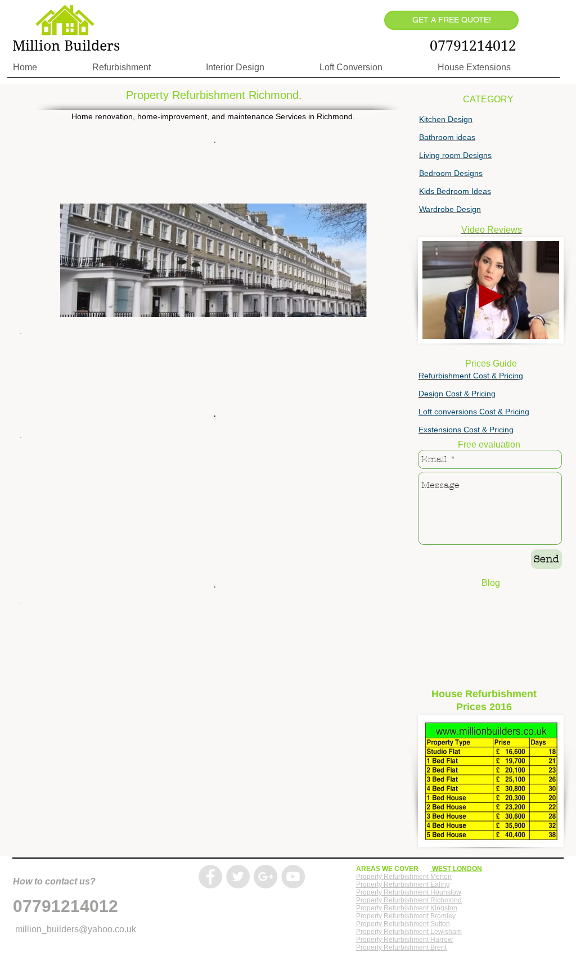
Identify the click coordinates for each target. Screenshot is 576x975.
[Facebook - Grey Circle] (210, 876)
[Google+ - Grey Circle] (265, 876)
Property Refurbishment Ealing (403, 884)
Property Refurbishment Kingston (406, 908)
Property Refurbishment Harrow (404, 940)
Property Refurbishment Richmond (409, 900)
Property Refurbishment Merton (404, 877)
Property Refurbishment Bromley (406, 916)
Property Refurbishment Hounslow (408, 892)
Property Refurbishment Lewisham (409, 932)
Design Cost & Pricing (457, 393)
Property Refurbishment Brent (401, 947)
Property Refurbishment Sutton (403, 924)
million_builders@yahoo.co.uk (75, 929)
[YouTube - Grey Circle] (293, 876)
